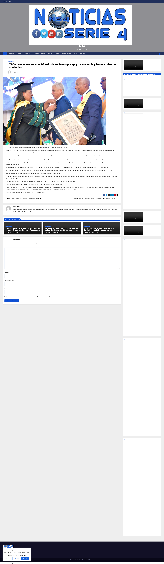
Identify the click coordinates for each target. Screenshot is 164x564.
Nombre (6, 272)
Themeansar (91, 559)
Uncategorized (11, 61)
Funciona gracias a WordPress (76, 559)
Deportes (50, 53)
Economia (82, 53)
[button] (157, 53)
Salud (58, 53)
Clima (75, 53)
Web (5, 288)
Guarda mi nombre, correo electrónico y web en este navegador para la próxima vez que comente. (28, 296)
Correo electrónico (9, 280)
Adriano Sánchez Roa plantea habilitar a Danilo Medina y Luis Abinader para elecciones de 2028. (99, 230)
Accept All (25, 558)
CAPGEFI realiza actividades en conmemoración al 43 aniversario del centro (95, 198)
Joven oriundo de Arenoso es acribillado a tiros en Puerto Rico (24, 198)
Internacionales (40, 53)
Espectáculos (66, 53)
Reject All (17, 558)
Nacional (11, 53)
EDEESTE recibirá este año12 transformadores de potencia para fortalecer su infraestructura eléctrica (23, 230)
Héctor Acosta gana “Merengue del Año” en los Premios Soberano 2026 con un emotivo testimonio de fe (61, 230)
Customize (8, 558)
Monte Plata (28, 53)
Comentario (7, 246)
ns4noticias (17, 71)
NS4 (82, 46)
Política (19, 53)
